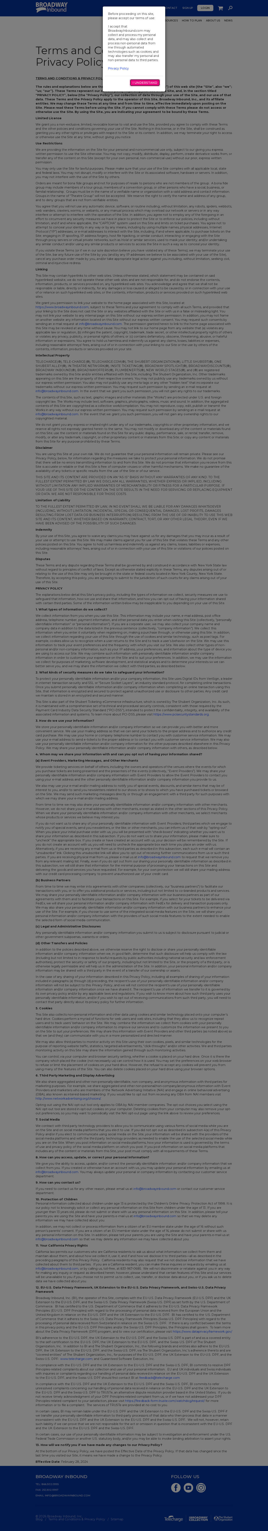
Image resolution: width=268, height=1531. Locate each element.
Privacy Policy (118, 68)
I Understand (145, 83)
